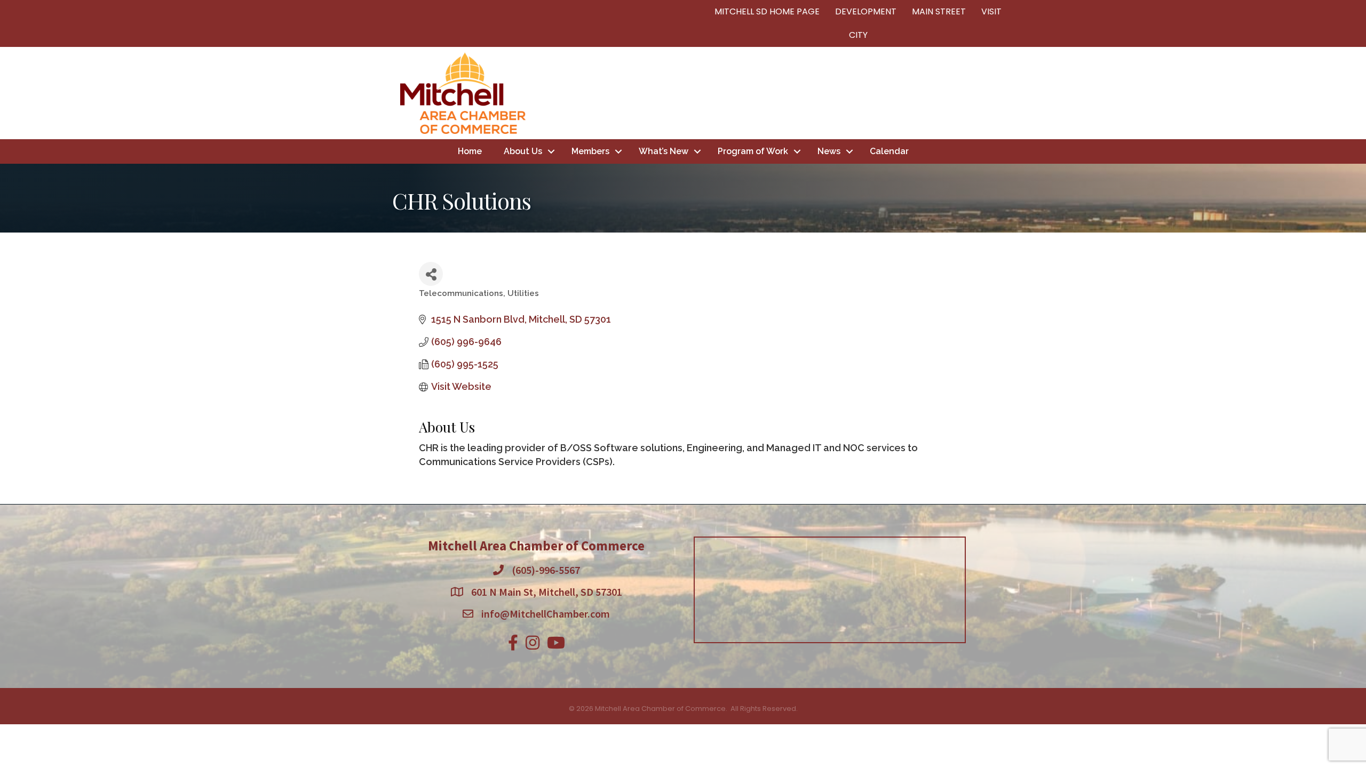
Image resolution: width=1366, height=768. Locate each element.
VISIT (991, 11)
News (828, 151)
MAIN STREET (939, 11)
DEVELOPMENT (865, 11)
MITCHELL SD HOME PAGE (767, 11)
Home (470, 151)
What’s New (663, 151)
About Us (523, 151)
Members (590, 151)
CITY (858, 35)
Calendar (889, 151)
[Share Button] (431, 274)
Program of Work (753, 151)
